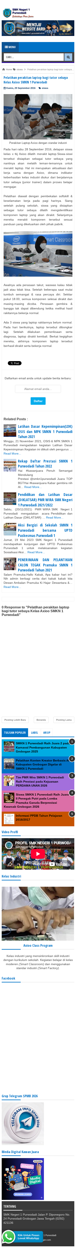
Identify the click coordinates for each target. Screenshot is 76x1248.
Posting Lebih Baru (15, 720)
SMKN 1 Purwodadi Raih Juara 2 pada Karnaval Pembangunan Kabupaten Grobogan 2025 (43, 747)
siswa (45, 88)
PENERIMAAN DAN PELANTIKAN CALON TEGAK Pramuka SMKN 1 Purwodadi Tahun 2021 (45, 564)
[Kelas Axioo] (38, 939)
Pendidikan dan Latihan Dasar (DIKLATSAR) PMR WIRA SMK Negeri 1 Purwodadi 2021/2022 (45, 499)
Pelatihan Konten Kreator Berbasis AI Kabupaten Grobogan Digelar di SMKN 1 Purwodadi (42, 764)
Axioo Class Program (38, 945)
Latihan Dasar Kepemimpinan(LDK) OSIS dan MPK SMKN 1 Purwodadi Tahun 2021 (45, 431)
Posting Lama (64, 720)
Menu (12, 47)
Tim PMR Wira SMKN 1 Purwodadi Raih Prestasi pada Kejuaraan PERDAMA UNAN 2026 (40, 781)
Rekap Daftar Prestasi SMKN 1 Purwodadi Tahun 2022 (45, 464)
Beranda (41, 720)
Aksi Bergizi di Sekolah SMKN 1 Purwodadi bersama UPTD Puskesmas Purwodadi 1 (45, 530)
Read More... (12, 453)
